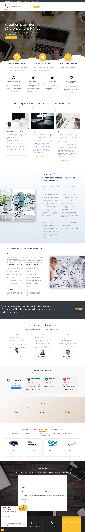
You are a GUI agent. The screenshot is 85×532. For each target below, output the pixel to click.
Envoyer (24, 505)
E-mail (23, 487)
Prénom (22, 485)
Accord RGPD (24, 493)
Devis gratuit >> (11, 37)
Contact (66, 6)
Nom (22, 481)
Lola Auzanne (71, 378)
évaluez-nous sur (16, 387)
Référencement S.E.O (63, 144)
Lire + (24, 37)
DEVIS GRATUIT (79, 309)
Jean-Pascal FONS (54, 378)
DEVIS (54, 6)
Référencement (46, 6)
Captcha (23, 499)
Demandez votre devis (12, 153)
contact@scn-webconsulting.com (33, 1)
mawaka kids (35, 378)
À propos (75, 6)
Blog (60, 6)
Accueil (36, 6)
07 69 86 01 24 (20, 1)
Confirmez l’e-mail (46, 491)
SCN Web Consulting (16, 380)
